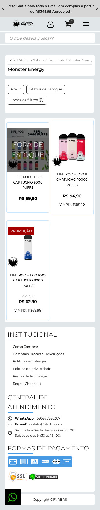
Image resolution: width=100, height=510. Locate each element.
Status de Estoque (45, 89)
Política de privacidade (32, 369)
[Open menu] (86, 24)
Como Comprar (25, 346)
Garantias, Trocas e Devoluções (38, 354)
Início (12, 60)
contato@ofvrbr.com (45, 424)
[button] (3, 9)
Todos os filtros (24, 100)
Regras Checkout (27, 383)
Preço (16, 89)
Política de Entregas (29, 361)
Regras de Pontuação (30, 376)
